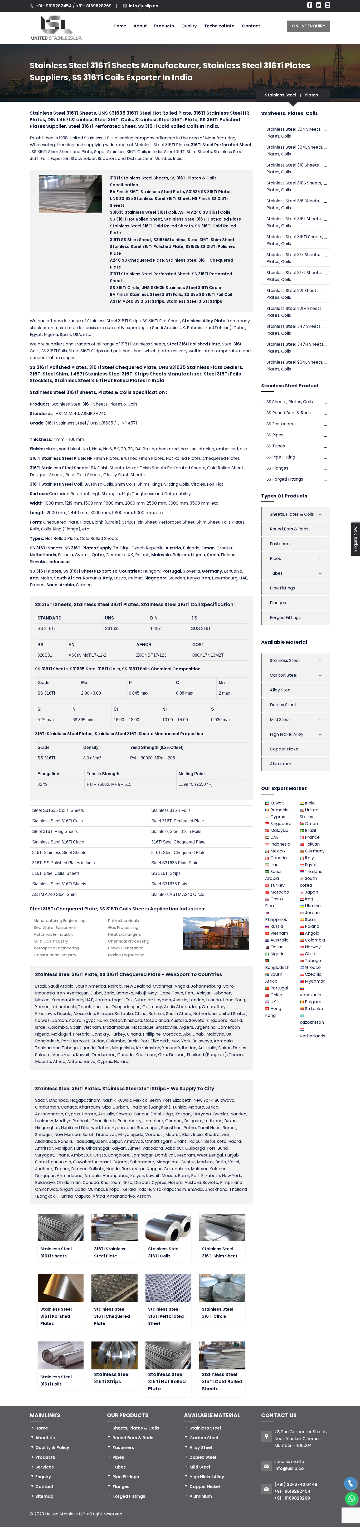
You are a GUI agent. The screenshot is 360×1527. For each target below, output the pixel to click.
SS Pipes (274, 435)
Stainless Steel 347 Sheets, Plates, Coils (293, 329)
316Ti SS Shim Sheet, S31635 (172, 239)
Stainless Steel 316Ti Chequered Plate (112, 1316)
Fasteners (280, 544)
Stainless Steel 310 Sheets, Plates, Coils (293, 168)
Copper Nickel (284, 749)
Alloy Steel (280, 690)
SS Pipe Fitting (280, 457)
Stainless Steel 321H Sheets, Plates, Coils (294, 311)
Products (164, 26)
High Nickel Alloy (286, 734)
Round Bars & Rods (289, 529)
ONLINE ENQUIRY (308, 26)
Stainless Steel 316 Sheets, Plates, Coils (293, 204)
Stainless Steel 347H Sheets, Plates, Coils (295, 347)
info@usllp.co (143, 6)
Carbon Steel (283, 675)
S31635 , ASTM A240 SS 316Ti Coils (170, 212)
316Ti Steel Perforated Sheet (221, 145)
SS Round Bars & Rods (288, 413)
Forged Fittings (285, 617)
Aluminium (280, 764)
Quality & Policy (52, 1448)
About (140, 26)
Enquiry (43, 1477)
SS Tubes (275, 446)
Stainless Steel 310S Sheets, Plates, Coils (294, 186)
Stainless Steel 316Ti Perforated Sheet (166, 1316)
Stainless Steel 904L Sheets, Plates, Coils (294, 365)
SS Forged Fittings (284, 479)
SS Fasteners (279, 424)
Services (44, 1467)
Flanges (278, 603)
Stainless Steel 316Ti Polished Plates (56, 1316)
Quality (189, 26)
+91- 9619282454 (54, 6)
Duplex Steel (283, 705)
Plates (311, 95)
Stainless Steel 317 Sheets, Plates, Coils (293, 258)
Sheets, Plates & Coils (292, 514)
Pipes (275, 558)
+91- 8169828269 (93, 6)
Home (120, 26)
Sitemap (44, 1496)
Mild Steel (280, 719)
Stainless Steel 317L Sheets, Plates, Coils (294, 276)
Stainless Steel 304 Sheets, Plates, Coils (293, 132)
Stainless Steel (280, 95)
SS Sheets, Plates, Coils (289, 402)
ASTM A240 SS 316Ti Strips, (166, 301)
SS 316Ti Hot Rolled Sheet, (175, 219)
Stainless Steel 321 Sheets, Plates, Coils (292, 293)
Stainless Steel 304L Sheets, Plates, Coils (294, 150)
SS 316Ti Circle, (165, 287)
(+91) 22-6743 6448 (295, 1484)
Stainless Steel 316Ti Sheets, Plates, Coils (294, 240)
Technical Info (219, 26)
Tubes (276, 573)
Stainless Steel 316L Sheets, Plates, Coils (294, 222)
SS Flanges (277, 468)
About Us (45, 1438)
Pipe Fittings (282, 588)
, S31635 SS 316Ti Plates (171, 191)
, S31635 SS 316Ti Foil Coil (171, 294)
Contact (251, 26)
